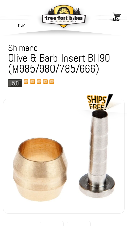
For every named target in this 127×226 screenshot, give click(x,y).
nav (21, 24)
